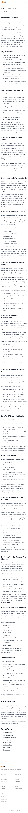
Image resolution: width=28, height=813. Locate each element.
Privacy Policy (4, 801)
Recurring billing (7, 747)
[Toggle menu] (25, 2)
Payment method (7, 732)
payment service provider (7, 279)
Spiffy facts (17, 781)
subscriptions (4, 325)
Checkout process (8, 740)
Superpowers (4, 791)
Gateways (3, 788)
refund (24, 577)
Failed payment (7, 742)
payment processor (17, 277)
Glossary (3, 8)
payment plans (5, 377)
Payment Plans (4, 781)
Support (16, 791)
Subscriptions (4, 779)
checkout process (10, 228)
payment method (10, 163)
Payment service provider (9, 737)
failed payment (8, 547)
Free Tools (17, 777)
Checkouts (3, 777)
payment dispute (5, 602)
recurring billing (7, 332)
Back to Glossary (5, 11)
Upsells (2, 784)
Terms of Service (4, 804)
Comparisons (4, 799)
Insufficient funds (7, 745)
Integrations (17, 784)
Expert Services (18, 788)
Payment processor (8, 735)
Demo (16, 786)
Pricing (2, 793)
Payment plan (6, 750)
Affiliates (3, 786)
